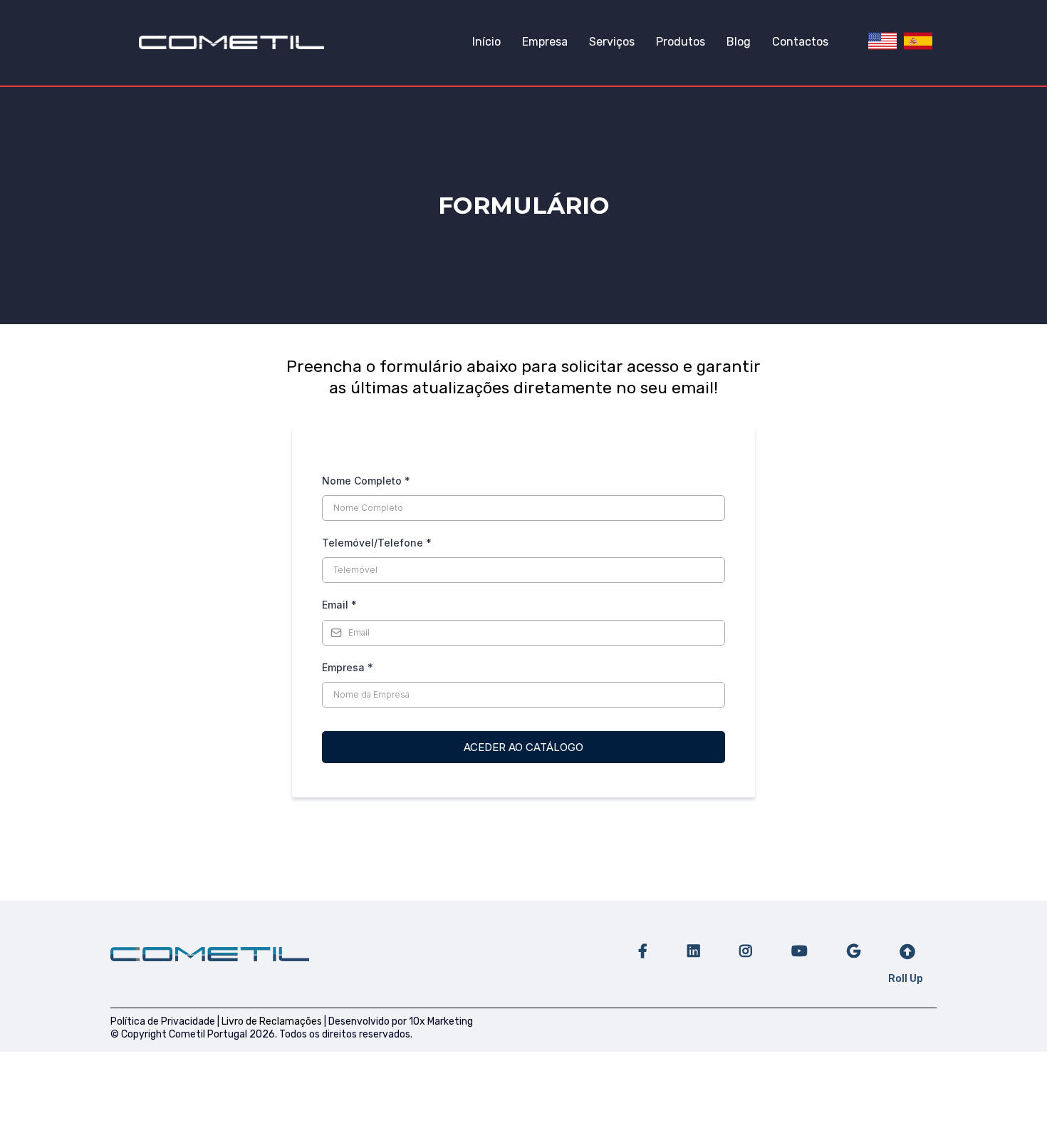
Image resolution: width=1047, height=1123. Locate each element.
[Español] (918, 41)
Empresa (545, 41)
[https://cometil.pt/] (231, 41)
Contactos (800, 41)
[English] (882, 41)
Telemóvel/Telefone (377, 543)
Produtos (680, 41)
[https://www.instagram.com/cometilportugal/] (744, 944)
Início (486, 41)
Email (339, 605)
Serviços (612, 41)
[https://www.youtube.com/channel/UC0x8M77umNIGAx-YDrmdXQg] (797, 944)
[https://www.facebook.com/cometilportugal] (641, 944)
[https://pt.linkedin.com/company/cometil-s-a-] (692, 944)
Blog (738, 41)
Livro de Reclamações (272, 1021)
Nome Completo (366, 481)
